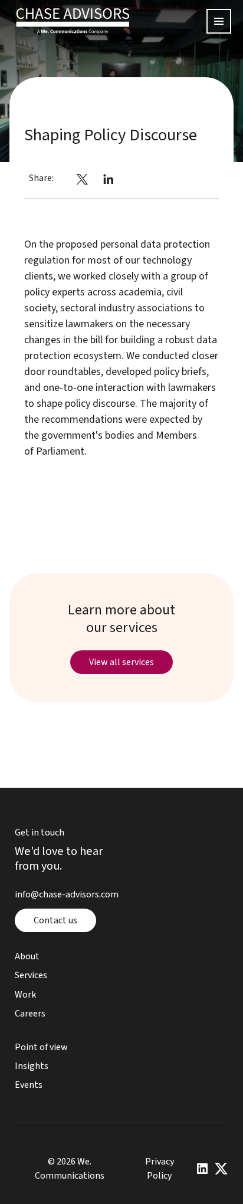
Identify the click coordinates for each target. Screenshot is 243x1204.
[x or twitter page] (221, 1169)
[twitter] (82, 178)
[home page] (73, 21)
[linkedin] (108, 178)
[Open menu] (218, 21)
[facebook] (62, 178)
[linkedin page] (202, 1169)
